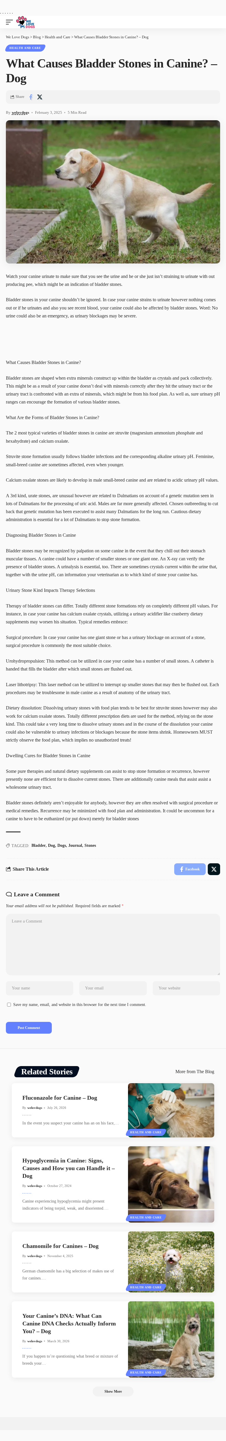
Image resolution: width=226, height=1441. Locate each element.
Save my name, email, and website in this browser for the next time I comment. (79, 1004)
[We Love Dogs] (79, 22)
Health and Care (25, 48)
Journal (75, 845)
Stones (90, 845)
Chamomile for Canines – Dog (60, 1246)
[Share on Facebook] (30, 97)
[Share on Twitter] (40, 97)
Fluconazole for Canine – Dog (59, 1097)
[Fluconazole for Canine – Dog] (171, 1110)
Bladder (38, 845)
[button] (11, 22)
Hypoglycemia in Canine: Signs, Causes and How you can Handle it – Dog (68, 1168)
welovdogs (20, 113)
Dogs (61, 845)
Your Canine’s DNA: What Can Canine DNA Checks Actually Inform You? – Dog (69, 1323)
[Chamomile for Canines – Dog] (171, 1261)
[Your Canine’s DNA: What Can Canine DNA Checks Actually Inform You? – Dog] (171, 1339)
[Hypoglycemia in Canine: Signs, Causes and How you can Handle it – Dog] (171, 1184)
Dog (51, 845)
